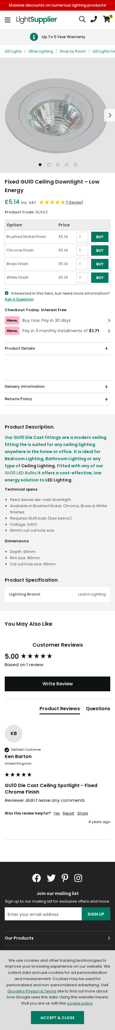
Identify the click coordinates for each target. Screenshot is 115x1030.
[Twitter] (51, 878)
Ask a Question (19, 299)
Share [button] (82, 813)
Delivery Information (25, 386)
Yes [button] (57, 813)
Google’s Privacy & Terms (31, 991)
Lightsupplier (36, 20)
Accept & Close (57, 1018)
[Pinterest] (65, 878)
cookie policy (80, 1003)
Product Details (20, 348)
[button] (106, 20)
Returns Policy (18, 399)
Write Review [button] (57, 683)
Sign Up (96, 914)
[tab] (60, 709)
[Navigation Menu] (7, 20)
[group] (57, 656)
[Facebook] (36, 878)
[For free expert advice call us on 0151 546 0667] (94, 20)
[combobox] (82, 20)
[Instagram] (78, 878)
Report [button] (68, 813)
